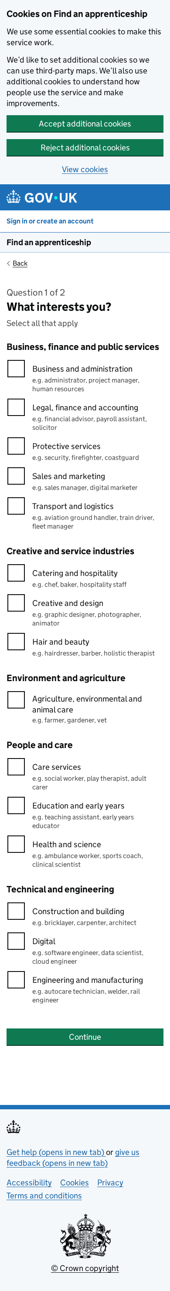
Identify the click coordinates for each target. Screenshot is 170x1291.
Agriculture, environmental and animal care (87, 704)
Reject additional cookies (85, 148)
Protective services (66, 446)
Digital (43, 941)
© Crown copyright (85, 1268)
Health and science (66, 844)
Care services (56, 767)
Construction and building (78, 911)
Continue (85, 1037)
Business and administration (82, 369)
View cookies (85, 169)
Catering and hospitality (75, 573)
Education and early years (78, 806)
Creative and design (67, 603)
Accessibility (29, 1183)
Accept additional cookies (85, 124)
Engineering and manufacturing (87, 980)
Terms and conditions (44, 1196)
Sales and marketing (68, 476)
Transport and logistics (73, 506)
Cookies (74, 1183)
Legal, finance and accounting (85, 408)
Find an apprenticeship (49, 242)
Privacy (110, 1183)
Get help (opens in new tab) (56, 1152)
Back (20, 263)
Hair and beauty (60, 642)
